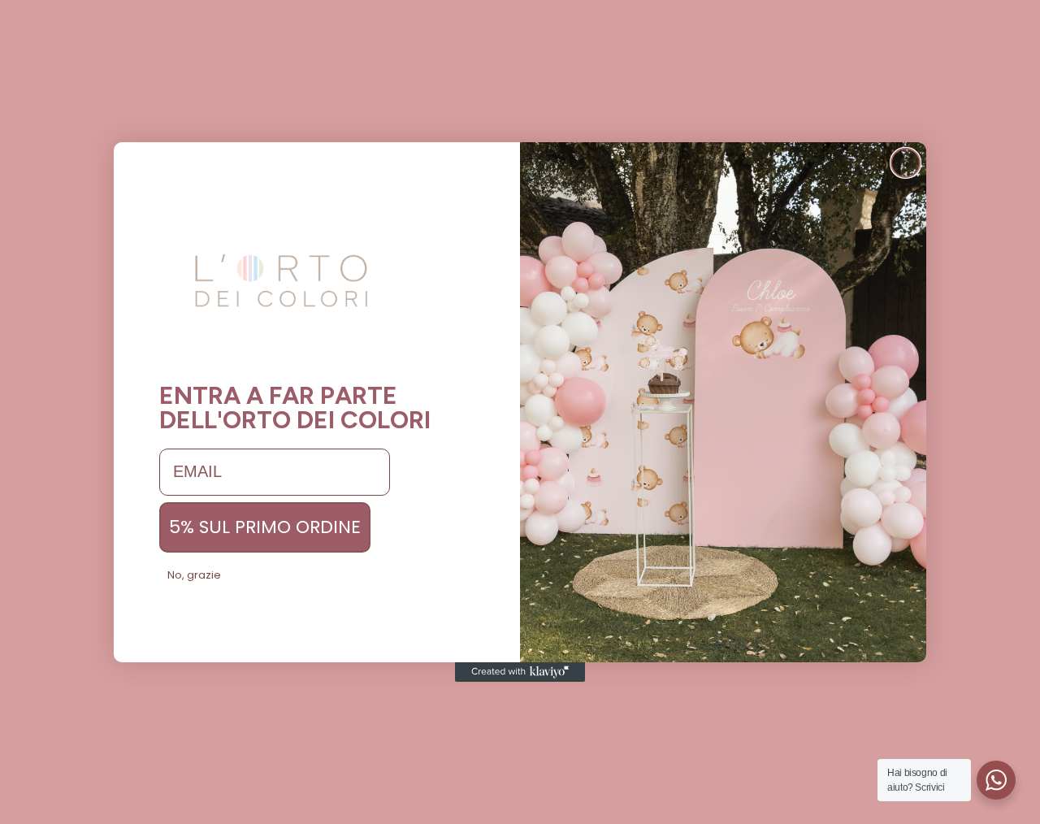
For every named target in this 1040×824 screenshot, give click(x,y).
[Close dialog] (905, 163)
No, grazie (194, 575)
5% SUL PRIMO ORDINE (265, 527)
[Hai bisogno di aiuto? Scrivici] (996, 780)
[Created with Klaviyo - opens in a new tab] (520, 672)
